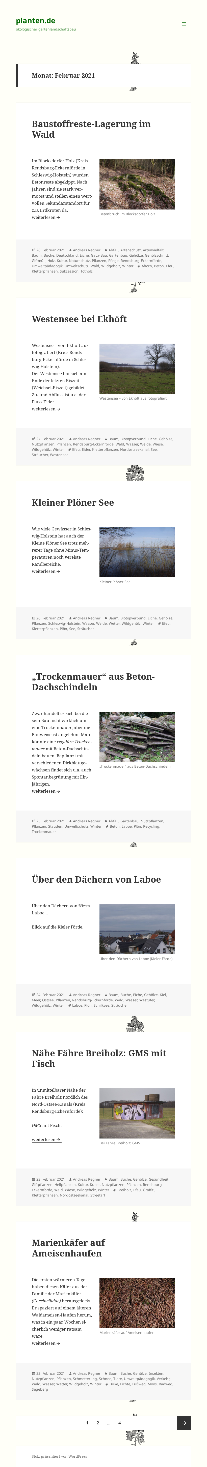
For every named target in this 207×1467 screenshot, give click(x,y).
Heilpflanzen (65, 1184)
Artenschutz (130, 250)
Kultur (62, 260)
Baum (37, 255)
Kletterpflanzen (45, 271)
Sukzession (69, 271)
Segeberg (40, 1389)
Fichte (125, 1384)
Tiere (117, 1378)
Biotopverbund (133, 438)
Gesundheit (158, 1179)
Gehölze (136, 255)
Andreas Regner (86, 250)
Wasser (132, 444)
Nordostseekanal (134, 449)
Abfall (113, 250)
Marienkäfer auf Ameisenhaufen (68, 1248)
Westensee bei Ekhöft (79, 319)
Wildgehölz (110, 265)
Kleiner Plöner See (73, 502)
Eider (48, 402)
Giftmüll (38, 260)
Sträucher (40, 454)
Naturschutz (79, 260)
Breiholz (124, 1189)
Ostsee (48, 1000)
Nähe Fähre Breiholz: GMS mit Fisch (99, 1058)
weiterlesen (47, 217)
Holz (51, 260)
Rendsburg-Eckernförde (141, 260)
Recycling (151, 826)
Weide (145, 444)
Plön (63, 628)
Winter (128, 265)
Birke (114, 1384)
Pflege (113, 260)
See (154, 449)
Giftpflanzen (42, 1184)
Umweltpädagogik (47, 265)
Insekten (156, 1373)
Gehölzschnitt (156, 255)
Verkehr (163, 1378)
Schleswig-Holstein (64, 623)
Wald (95, 265)
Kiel (163, 994)
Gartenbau (118, 255)
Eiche (84, 255)
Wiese (158, 444)
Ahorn (147, 265)
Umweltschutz (77, 265)
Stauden (55, 826)
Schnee (105, 1378)
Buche (49, 255)
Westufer (146, 1000)
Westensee (59, 454)
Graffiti (148, 1189)
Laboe (127, 826)
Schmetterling (85, 1378)
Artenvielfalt (153, 250)
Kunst (95, 1184)
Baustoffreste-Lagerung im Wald (91, 129)
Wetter (114, 623)
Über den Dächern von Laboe (96, 879)
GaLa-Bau (99, 255)
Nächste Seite (184, 1423)
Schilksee (101, 1005)
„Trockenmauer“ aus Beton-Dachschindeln (93, 681)
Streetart (97, 1195)
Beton (159, 265)
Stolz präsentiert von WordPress (59, 1456)
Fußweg (139, 1384)
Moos (152, 1384)
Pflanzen (99, 260)
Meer (36, 1000)
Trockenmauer (44, 831)
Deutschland (67, 255)
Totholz (87, 271)
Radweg (165, 1384)
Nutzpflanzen (43, 444)
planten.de (35, 20)
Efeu (169, 265)
